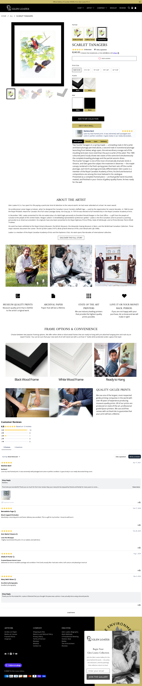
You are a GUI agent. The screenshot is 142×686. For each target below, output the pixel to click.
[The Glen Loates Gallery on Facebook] (8, 654)
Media (64, 641)
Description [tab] (78, 141)
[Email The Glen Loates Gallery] (5, 654)
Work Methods (67, 634)
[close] (140, 2)
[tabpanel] (104, 163)
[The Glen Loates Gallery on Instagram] (11, 654)
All (11, 16)
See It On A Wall (86, 126)
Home (3, 16)
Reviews (122, 8)
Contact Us (37, 646)
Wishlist (113, 8)
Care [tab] (95, 141)
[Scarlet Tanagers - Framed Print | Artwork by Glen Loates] (38, 54)
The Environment (68, 643)
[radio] (77, 34)
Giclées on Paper (10, 632)
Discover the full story (71, 238)
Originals (7, 639)
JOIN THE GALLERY (98, 676)
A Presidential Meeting (70, 636)
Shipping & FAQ (39, 632)
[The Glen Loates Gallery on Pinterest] (14, 654)
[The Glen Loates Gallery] (18, 7)
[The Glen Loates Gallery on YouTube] (16, 654)
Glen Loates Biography (70, 632)
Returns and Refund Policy (43, 634)
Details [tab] (88, 141)
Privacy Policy (38, 636)
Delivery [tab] (104, 141)
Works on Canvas (10, 634)
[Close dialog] (137, 633)
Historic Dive (66, 639)
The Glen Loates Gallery (16, 671)
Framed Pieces (9, 636)
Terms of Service (39, 639)
